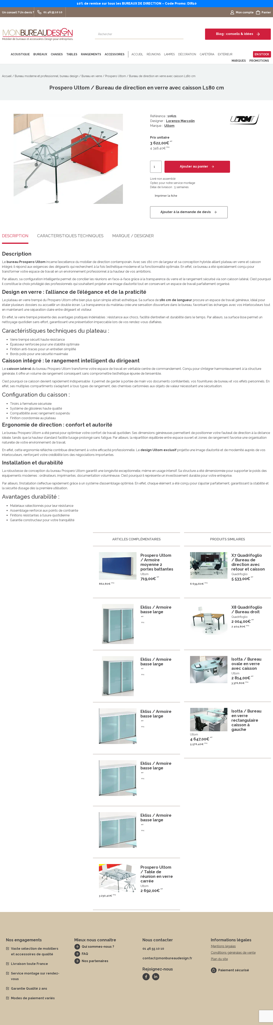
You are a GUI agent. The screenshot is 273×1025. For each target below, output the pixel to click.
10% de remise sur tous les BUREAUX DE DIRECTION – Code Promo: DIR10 (136, 3)
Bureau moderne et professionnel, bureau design (46, 76)
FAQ (85, 954)
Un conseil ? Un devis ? (18, 12)
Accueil (137, 54)
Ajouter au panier (194, 166)
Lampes (169, 54)
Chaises (57, 54)
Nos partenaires (95, 961)
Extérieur (225, 54)
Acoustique (20, 54)
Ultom (169, 126)
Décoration (187, 54)
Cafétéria (207, 54)
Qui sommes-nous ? (98, 947)
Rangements (91, 54)
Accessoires (115, 54)
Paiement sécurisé (233, 970)
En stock (262, 54)
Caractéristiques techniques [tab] (70, 236)
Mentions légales (223, 946)
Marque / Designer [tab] (133, 236)
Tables (71, 54)
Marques (239, 60)
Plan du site (219, 959)
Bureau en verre (92, 76)
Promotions (259, 60)
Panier (266, 12)
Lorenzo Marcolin (180, 121)
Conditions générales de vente (233, 953)
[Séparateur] (127, 54)
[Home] (5, 54)
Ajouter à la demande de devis (185, 212)
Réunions (153, 54)
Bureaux (40, 54)
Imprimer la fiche (166, 195)
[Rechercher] (178, 34)
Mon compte (245, 12)
